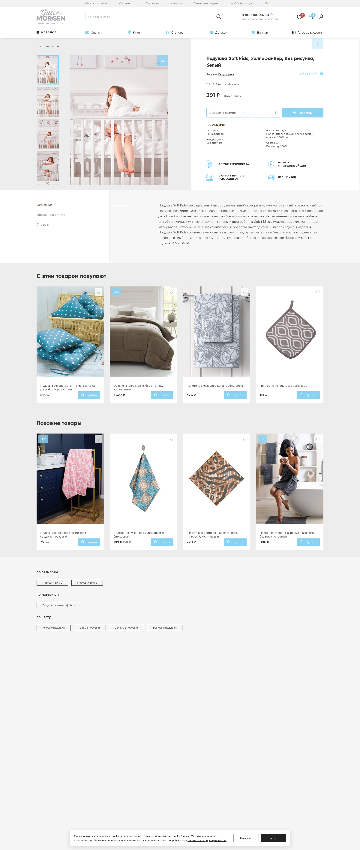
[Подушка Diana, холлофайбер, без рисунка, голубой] (317, 43)
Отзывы (43, 224)
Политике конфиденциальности (207, 840)
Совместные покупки (206, 3)
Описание (45, 205)
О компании (126, 3)
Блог (268, 3)
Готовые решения (310, 32)
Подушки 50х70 (52, 582)
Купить (91, 395)
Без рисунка (226, 74)
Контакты (176, 3)
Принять (273, 838)
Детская (221, 32)
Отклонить (246, 838)
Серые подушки (90, 627)
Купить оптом (232, 95)
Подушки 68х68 (87, 582)
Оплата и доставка (96, 3)
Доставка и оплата (51, 215)
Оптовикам (152, 3)
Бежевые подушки (165, 627)
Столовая (178, 32)
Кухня (137, 32)
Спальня (97, 32)
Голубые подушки (53, 627)
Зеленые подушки (126, 627)
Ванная (262, 32)
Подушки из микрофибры (58, 605)
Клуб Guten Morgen (242, 3)
